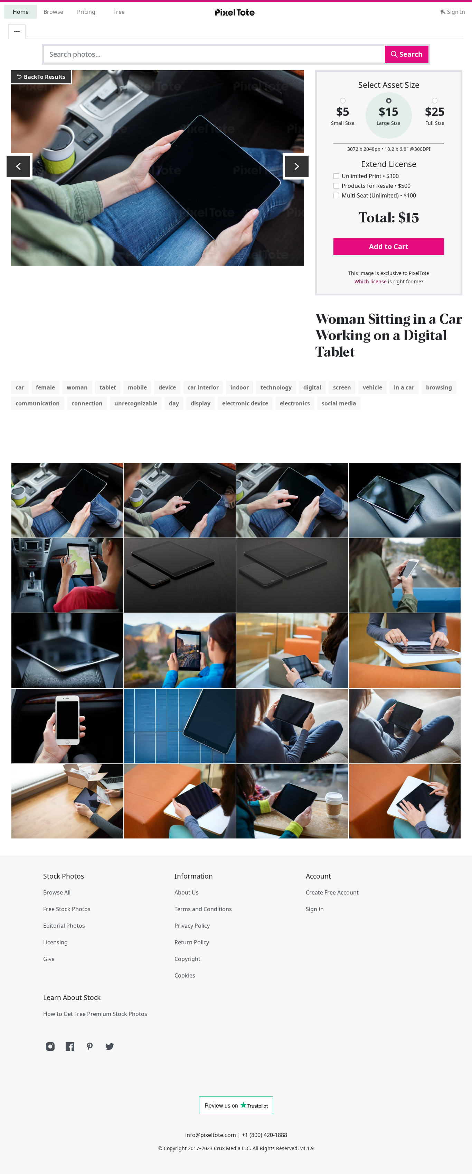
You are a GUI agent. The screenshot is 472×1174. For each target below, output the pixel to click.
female (45, 387)
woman (77, 387)
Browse (53, 12)
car (20, 387)
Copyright (187, 959)
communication (38, 403)
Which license (371, 281)
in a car (404, 387)
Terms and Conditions (203, 909)
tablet (108, 387)
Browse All (56, 892)
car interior (203, 387)
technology (276, 387)
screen (342, 387)
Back (43, 77)
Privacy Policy (192, 925)
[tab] (17, 31)
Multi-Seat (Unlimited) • (379, 195)
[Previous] (18, 166)
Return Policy (191, 942)
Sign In (455, 12)
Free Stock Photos (67, 909)
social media (339, 403)
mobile (137, 387)
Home (21, 12)
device (167, 387)
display (200, 403)
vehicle (372, 387)
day (174, 403)
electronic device (245, 403)
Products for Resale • (376, 186)
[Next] (297, 166)
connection (87, 403)
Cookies (184, 975)
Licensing (55, 942)
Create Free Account (332, 892)
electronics (295, 403)
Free (119, 12)
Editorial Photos (64, 925)
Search (410, 54)
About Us (186, 892)
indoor (239, 387)
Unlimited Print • (370, 176)
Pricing (86, 12)
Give (49, 959)
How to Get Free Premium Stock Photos (95, 1014)
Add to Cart (388, 246)
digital (312, 387)
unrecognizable (135, 403)
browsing (439, 387)
